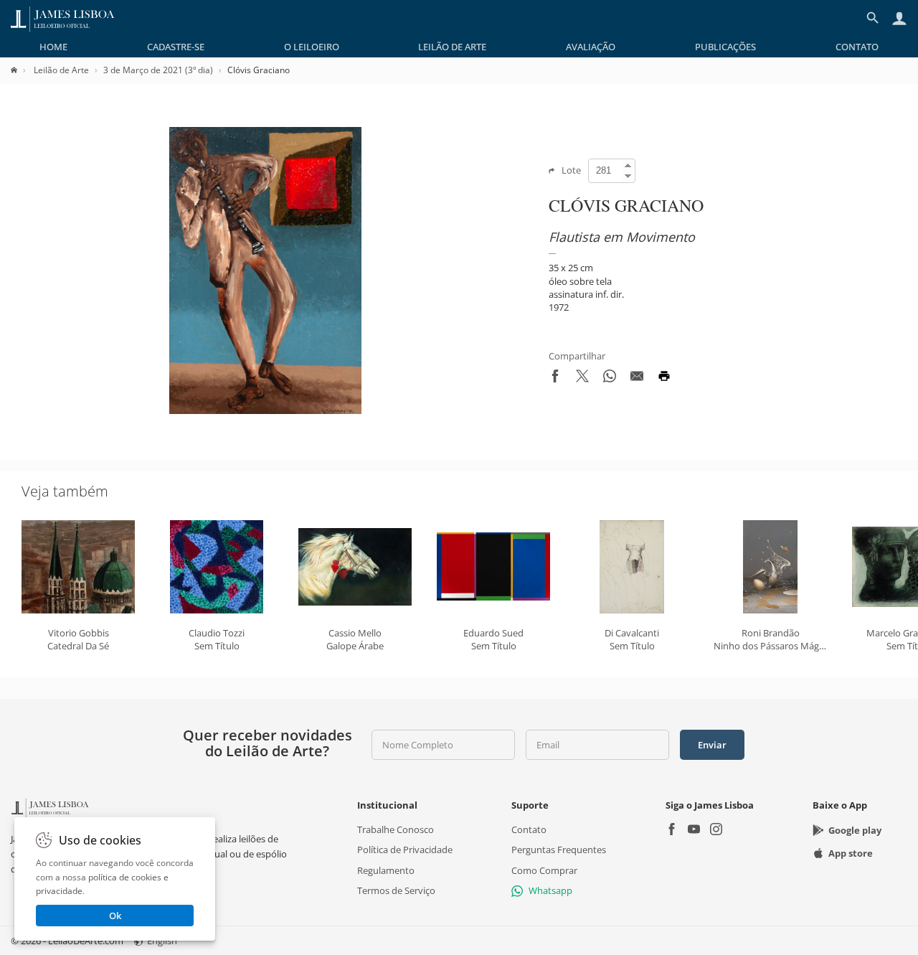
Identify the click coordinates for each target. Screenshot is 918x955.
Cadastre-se (175, 46)
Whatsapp (550, 890)
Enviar (712, 744)
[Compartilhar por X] (582, 378)
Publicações (725, 46)
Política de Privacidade (405, 849)
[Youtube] (694, 830)
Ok (115, 915)
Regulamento (386, 869)
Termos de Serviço (396, 890)
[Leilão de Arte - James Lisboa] (63, 17)
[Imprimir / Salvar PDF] (664, 378)
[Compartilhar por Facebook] (555, 378)
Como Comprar (544, 869)
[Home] (21, 70)
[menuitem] (53, 46)
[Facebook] (672, 830)
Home (53, 46)
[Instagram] (716, 830)
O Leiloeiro (311, 46)
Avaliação (590, 46)
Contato (857, 46)
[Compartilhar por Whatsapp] (609, 378)
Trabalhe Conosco (395, 829)
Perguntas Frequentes (558, 849)
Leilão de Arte (452, 46)
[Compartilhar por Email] (636, 378)
